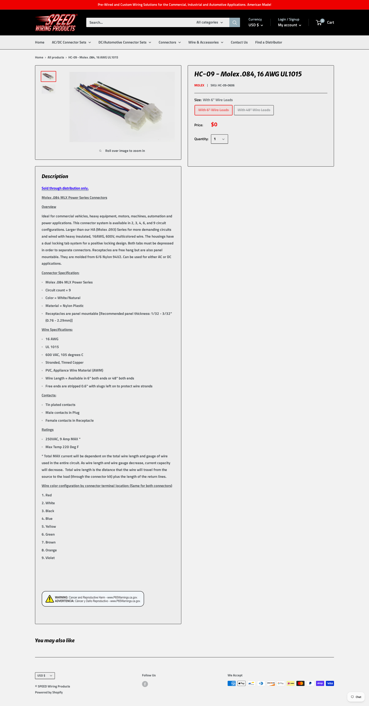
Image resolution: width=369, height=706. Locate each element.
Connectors (167, 42)
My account (288, 25)
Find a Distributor (268, 42)
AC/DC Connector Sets (69, 42)
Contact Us (239, 42)
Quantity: (201, 139)
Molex (199, 85)
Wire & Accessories (203, 42)
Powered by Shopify (49, 692)
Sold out (226, 155)
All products (56, 57)
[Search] (234, 22)
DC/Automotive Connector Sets (122, 42)
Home (39, 42)
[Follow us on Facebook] (145, 684)
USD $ (41, 675)
